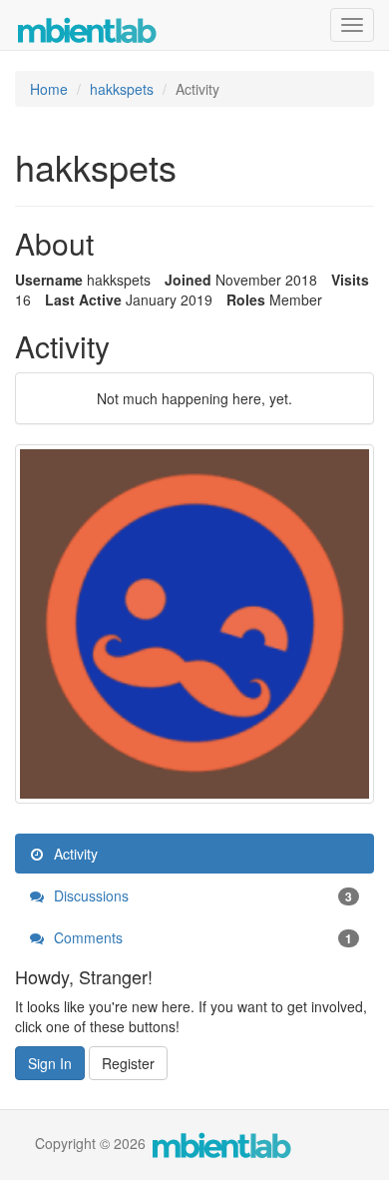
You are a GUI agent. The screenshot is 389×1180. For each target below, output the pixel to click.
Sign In (50, 1063)
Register (128, 1063)
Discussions (201, 895)
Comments (201, 937)
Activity (74, 854)
